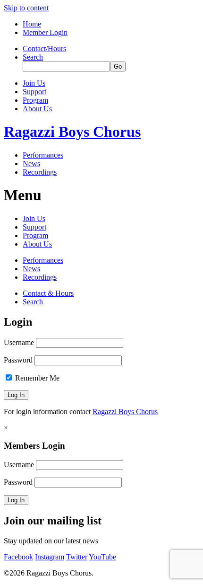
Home (32, 24)
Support (34, 92)
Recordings (40, 172)
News (31, 164)
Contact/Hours (44, 48)
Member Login (45, 32)
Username (19, 342)
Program (35, 100)
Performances (43, 155)
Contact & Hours (48, 293)
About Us (37, 109)
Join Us (34, 83)
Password (18, 360)
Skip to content (26, 8)
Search (33, 57)
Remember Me (36, 378)
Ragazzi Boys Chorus (72, 131)
